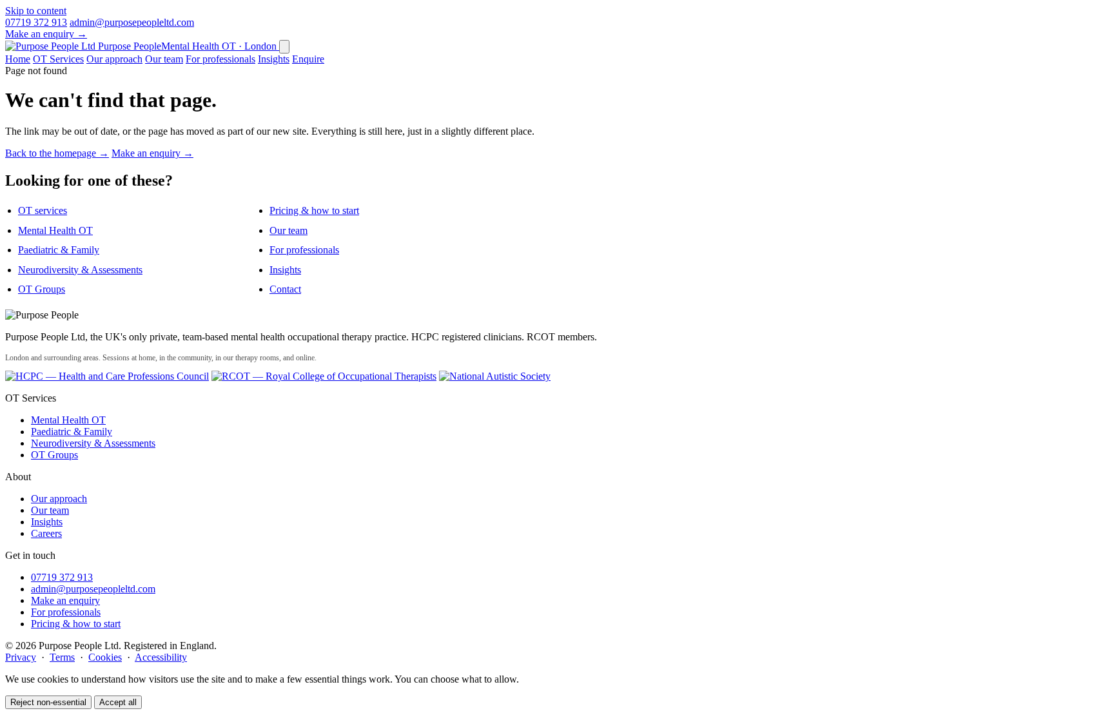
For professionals (220, 59)
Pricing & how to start (314, 210)
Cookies (105, 657)
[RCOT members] (323, 376)
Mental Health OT (55, 230)
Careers (46, 533)
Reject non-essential (48, 702)
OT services (42, 210)
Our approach (114, 59)
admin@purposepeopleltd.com (132, 22)
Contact (285, 289)
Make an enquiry (65, 600)
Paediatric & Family (58, 249)
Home (17, 59)
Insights (273, 59)
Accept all (118, 702)
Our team (164, 59)
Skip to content (35, 10)
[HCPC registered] (107, 376)
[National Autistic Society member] (495, 376)
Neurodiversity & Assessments (80, 269)
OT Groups (41, 289)
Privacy (20, 657)
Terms (62, 657)
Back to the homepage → (57, 153)
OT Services (58, 59)
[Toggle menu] (284, 47)
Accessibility (161, 657)
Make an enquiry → (46, 33)
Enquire (308, 59)
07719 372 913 (36, 22)
